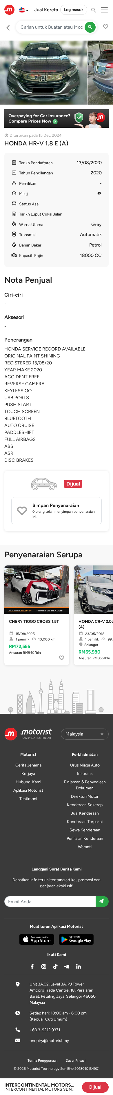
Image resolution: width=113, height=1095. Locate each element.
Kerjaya (28, 773)
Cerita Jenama (28, 765)
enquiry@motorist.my (49, 1040)
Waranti (85, 846)
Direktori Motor (85, 796)
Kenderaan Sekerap (85, 804)
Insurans (85, 773)
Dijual (95, 1087)
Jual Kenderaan (85, 813)
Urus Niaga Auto (85, 765)
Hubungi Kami (28, 782)
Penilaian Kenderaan (85, 838)
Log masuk (73, 9)
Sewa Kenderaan (85, 830)
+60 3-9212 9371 (45, 1030)
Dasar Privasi (75, 1060)
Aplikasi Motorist (28, 790)
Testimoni (28, 798)
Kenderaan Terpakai (85, 821)
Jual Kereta (46, 9)
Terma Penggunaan (43, 1060)
